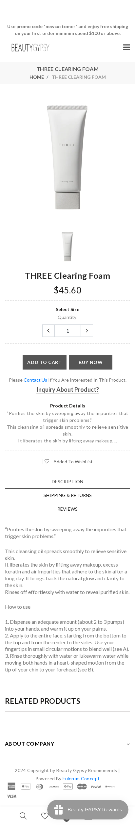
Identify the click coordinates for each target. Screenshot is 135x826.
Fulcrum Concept (81, 778)
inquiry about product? (67, 389)
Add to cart (44, 362)
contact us (35, 380)
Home (36, 77)
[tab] (67, 481)
